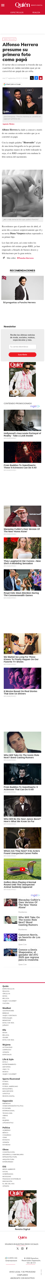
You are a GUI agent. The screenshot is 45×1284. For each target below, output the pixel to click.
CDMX (4, 1137)
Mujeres (6, 1044)
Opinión (5, 1052)
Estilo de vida (8, 1040)
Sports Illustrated (11, 1078)
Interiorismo (7, 1162)
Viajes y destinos (9, 1015)
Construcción (8, 1152)
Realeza (36, 12)
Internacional (8, 1111)
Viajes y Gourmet (9, 1001)
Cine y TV (5, 1069)
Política (6, 1127)
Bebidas (5, 1013)
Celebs (5, 1037)
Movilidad (6, 1176)
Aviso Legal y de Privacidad (22, 1272)
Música (5, 1072)
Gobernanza (7, 1174)
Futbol (5, 1081)
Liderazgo (6, 1050)
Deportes (6, 1067)
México (5, 1133)
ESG (4, 1166)
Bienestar (6, 1020)
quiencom (24, 1248)
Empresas (6, 1103)
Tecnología (7, 1113)
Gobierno (6, 1130)
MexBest (6, 1008)
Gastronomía (8, 1011)
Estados (6, 1140)
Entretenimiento (9, 1064)
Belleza (5, 998)
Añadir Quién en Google (13, 84)
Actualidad (7, 1047)
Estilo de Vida (8, 1023)
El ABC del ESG (8, 1184)
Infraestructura (9, 1157)
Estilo (5, 1062)
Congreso (6, 1135)
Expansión (7, 1100)
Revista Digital (36, 5)
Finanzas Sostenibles (11, 1179)
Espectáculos (17, 12)
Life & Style (8, 1059)
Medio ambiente (8, 1169)
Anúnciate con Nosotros (22, 1278)
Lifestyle (6, 1093)
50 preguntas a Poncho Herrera (19, 302)
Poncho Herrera (26, 258)
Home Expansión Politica (12, 1106)
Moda (4, 996)
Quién (5, 986)
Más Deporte (7, 1091)
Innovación (7, 1181)
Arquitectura (8, 1159)
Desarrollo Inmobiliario (13, 1154)
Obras (5, 1115)
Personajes (7, 1018)
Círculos (6, 993)
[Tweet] (32, 78)
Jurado (5, 1025)
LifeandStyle (7, 1123)
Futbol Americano (10, 1086)
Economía (6, 1108)
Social (5, 1171)
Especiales (7, 1054)
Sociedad (6, 1145)
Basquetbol (7, 1089)
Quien (18, 1248)
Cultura (5, 1003)
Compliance (22, 1275)
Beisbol (5, 1084)
